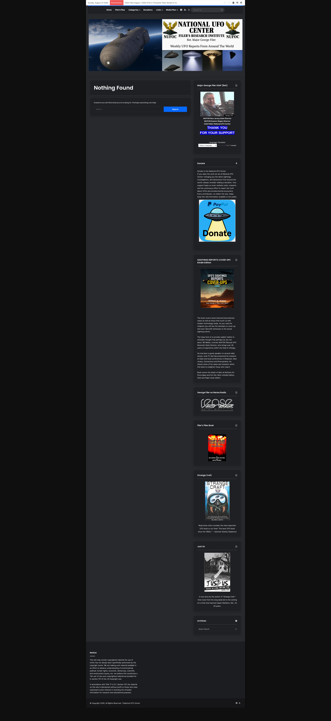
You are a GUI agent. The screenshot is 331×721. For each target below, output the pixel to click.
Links (158, 10)
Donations (148, 10)
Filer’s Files (120, 10)
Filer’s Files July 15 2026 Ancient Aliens (140, 3)
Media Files (171, 10)
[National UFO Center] (165, 45)
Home (109, 10)
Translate (233, 145)
